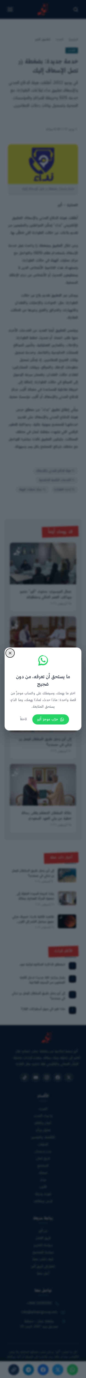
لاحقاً (23, 719)
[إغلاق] (10, 653)
